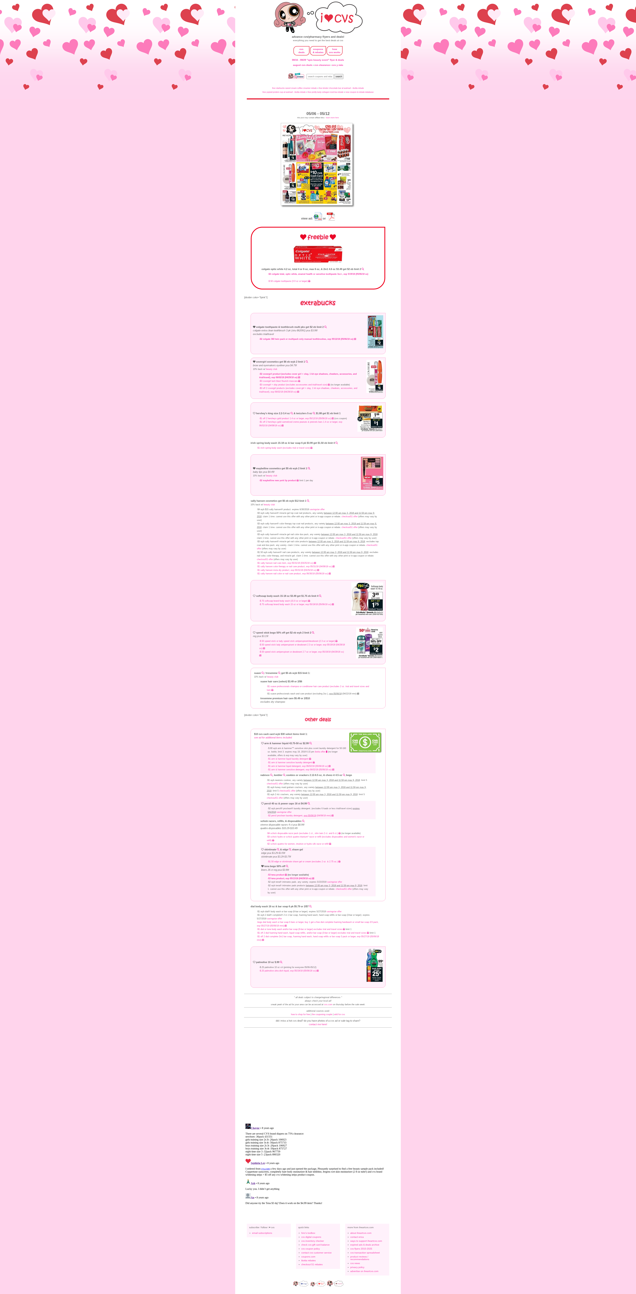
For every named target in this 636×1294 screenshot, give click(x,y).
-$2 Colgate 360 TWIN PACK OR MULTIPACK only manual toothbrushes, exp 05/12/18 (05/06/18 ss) (306, 339)
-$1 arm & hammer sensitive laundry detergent (290, 762)
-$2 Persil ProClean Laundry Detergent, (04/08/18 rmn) (299, 815)
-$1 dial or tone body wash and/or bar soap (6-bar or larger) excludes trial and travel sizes (300, 929)
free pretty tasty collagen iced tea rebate (326, 92)
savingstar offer (317, 509)
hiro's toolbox (308, 1233)
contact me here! (318, 1024)
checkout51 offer (350, 516)
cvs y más (337, 65)
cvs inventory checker (312, 1241)
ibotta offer (320, 751)
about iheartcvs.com (360, 1233)
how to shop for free (300, 1014)
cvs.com (328, 1004)
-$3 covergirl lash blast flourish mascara (278, 381)
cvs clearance (322, 65)
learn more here (332, 118)
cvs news (355, 1263)
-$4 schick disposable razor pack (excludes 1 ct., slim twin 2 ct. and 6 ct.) (303, 833)
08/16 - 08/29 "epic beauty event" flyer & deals (318, 60)
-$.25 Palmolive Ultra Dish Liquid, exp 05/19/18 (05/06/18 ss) (288, 970)
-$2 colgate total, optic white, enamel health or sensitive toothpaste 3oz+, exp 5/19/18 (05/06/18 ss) (318, 274)
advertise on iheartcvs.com (364, 1271)
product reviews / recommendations (359, 1258)
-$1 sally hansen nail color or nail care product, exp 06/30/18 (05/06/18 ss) (293, 573)
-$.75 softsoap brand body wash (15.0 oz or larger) (283, 601)
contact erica (357, 1237)
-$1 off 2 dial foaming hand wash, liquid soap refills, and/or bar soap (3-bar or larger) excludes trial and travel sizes (312, 933)
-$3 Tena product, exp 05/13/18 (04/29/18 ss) (290, 878)
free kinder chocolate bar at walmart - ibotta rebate (341, 88)
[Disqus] (318, 1163)
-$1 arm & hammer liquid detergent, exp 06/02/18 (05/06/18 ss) (298, 766)
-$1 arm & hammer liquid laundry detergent (288, 759)
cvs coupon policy (310, 1248)
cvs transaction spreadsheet (365, 1252)
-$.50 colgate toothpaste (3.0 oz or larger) (288, 281)
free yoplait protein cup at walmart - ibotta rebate (284, 92)
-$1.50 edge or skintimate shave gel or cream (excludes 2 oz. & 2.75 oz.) (303, 861)
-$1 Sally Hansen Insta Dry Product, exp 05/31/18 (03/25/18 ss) (287, 570)
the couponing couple (322, 1014)
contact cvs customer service (316, 1252)
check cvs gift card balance (315, 1244)
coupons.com (308, 1256)
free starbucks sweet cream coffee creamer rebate (294, 88)
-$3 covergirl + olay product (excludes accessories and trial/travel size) (293, 384)
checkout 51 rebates (312, 1264)
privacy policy (357, 1267)
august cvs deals (303, 65)
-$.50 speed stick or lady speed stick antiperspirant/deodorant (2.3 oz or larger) (297, 641)
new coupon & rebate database (359, 92)
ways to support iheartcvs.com (366, 1241)
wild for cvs (339, 1014)
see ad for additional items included (273, 737)
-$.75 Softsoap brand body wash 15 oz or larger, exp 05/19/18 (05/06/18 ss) (295, 604)
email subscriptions (262, 1233)
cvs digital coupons (311, 1237)
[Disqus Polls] (318, 1077)
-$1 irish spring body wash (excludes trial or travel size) (283, 448)
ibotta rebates (308, 1260)
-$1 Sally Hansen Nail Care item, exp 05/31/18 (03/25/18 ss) (285, 563)
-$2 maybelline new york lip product (278, 480)
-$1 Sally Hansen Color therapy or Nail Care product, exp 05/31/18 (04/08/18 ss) (294, 566)
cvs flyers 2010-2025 (361, 1248)
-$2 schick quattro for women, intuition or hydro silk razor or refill (298, 844)
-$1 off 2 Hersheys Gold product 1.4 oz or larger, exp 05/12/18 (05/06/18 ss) (295, 418)
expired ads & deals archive (364, 1244)
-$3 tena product (276, 875)
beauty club (271, 369)
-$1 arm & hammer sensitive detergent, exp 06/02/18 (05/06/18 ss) (300, 769)
